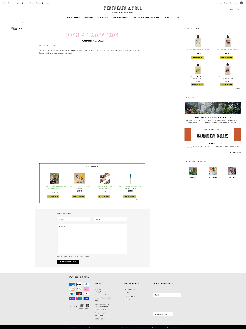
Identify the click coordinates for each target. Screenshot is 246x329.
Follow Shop (232, 177)
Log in (226, 3)
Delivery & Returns (29, 3)
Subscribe (39, 3)
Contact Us (46, 3)
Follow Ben (193, 177)
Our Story (11, 3)
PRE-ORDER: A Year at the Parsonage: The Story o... (213, 117)
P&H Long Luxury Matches (105, 186)
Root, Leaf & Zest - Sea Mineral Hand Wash (198, 49)
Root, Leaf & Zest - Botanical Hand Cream (227, 49)
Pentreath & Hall (174, 327)
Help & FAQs (127, 292)
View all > (135, 200)
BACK (21, 28)
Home (4, 3)
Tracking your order (129, 289)
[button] (242, 3)
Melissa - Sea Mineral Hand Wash (198, 76)
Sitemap (98, 327)
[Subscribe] (178, 295)
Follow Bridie (213, 177)
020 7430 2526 (99, 319)
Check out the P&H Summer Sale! (213, 144)
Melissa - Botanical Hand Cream (227, 76)
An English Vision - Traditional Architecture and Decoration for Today (54, 187)
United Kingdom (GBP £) (162, 314)
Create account (234, 3)
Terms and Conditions (70, 327)
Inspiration (19, 3)
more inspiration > (235, 152)
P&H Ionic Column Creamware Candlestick (130, 186)
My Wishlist (219, 3)
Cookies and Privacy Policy (86, 327)
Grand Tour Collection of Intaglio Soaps (79, 186)
